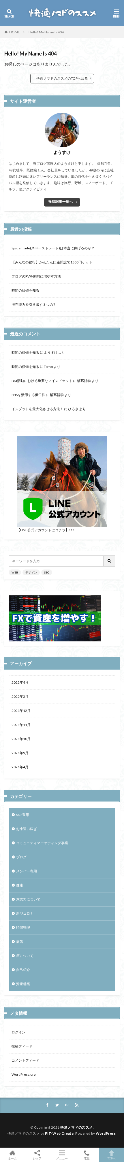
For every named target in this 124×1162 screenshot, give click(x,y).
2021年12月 (21, 710)
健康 (19, 885)
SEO (46, 572)
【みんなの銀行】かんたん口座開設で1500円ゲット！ (54, 262)
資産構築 (23, 984)
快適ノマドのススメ (76, 1127)
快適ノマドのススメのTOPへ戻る (62, 78)
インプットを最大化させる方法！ (37, 409)
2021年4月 (20, 767)
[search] (109, 561)
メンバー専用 (26, 871)
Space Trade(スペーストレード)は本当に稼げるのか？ (53, 248)
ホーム (12, 1158)
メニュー (62, 1158)
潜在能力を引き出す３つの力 (34, 304)
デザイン (31, 572)
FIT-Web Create (59, 1133)
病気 (19, 941)
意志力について (28, 899)
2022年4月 (20, 682)
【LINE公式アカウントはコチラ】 (43, 530)
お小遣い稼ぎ (26, 829)
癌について (24, 955)
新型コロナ (24, 913)
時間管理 (23, 927)
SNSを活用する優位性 (28, 395)
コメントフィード (25, 1060)
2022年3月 (20, 696)
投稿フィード (22, 1046)
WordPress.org (23, 1074)
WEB (15, 572)
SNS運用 (22, 815)
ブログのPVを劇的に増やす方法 (36, 276)
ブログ (21, 857)
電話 (87, 1158)
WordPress (106, 1133)
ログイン (18, 1032)
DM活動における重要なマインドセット (42, 381)
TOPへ (112, 1158)
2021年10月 (21, 739)
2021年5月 (20, 753)
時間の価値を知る (25, 290)
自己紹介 (23, 970)
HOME (14, 32)
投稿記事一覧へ (60, 201)
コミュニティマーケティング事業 (42, 843)
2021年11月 (21, 725)
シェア (37, 1158)
